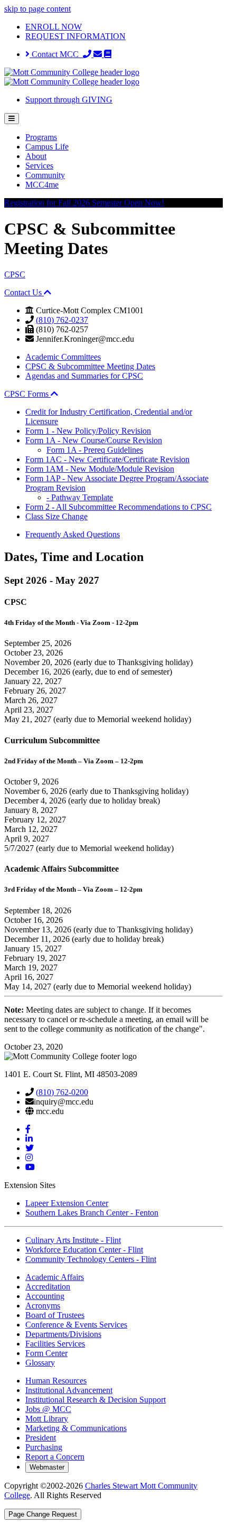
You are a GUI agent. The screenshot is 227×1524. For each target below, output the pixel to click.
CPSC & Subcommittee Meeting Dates (90, 366)
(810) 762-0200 (62, 1092)
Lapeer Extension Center (66, 1203)
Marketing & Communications (76, 1428)
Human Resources (56, 1380)
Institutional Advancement (68, 1390)
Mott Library (46, 1418)
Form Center (46, 1353)
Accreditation (47, 1286)
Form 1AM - (99, 468)
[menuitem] (124, 137)
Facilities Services (55, 1343)
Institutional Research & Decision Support (95, 1399)
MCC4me (42, 184)
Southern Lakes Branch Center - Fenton (91, 1212)
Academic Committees (63, 356)
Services (39, 165)
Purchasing (43, 1447)
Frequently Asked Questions (72, 534)
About (35, 156)
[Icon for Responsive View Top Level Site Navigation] (11, 118)
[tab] (113, 292)
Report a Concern (54, 1456)
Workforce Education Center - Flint (84, 1249)
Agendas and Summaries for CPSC (84, 375)
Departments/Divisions (63, 1334)
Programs (41, 137)
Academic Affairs (54, 1277)
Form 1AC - (107, 459)
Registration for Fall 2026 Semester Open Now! (84, 202)
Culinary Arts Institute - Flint (73, 1240)
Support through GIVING (68, 99)
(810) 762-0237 (62, 319)
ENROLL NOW (53, 26)
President (40, 1437)
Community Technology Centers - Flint (90, 1259)
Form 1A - (93, 440)
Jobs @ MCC (48, 1409)
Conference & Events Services (76, 1324)
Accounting (44, 1296)
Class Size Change (56, 516)
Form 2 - (118, 506)
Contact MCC (56, 54)
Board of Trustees (54, 1315)
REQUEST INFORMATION (75, 36)
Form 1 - (88, 430)
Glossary (40, 1362)
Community (45, 175)
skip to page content (37, 8)
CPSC (14, 274)
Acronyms (42, 1305)
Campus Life (47, 146)
